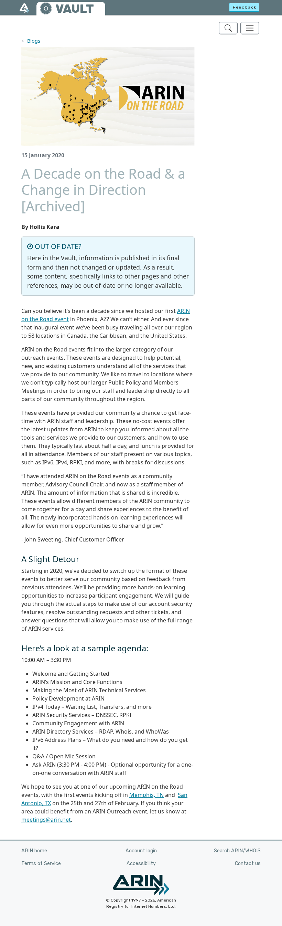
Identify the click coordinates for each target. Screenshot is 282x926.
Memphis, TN (146, 795)
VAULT (74, 9)
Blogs (33, 41)
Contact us (248, 863)
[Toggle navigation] (249, 28)
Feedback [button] (245, 7)
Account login (141, 851)
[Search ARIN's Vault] (228, 28)
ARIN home (34, 851)
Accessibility (141, 863)
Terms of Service (41, 863)
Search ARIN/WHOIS (237, 851)
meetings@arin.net (46, 819)
